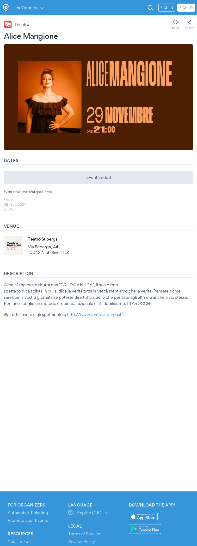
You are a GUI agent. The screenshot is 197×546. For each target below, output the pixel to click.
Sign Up (186, 8)
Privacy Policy (81, 541)
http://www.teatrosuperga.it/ (95, 314)
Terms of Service (84, 533)
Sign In (166, 8)
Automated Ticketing (28, 512)
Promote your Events (28, 520)
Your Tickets (19, 541)
